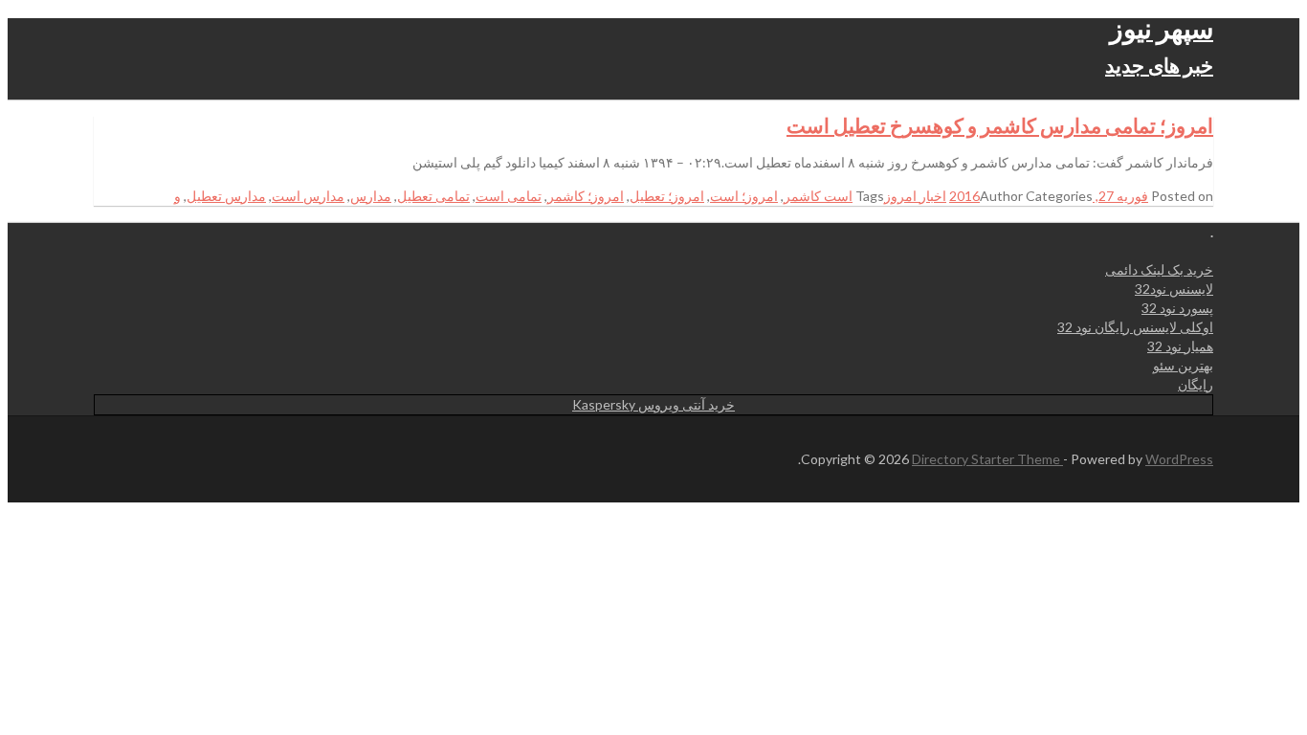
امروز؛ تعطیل (667, 196)
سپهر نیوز (1161, 27)
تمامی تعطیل (433, 196)
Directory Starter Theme (987, 459)
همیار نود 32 (1180, 346)
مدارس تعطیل (226, 196)
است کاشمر (818, 196)
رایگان (1195, 384)
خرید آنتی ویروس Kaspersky (653, 404)
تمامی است (509, 196)
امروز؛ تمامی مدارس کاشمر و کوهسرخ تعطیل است (999, 125)
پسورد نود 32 (1177, 308)
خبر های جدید (1159, 65)
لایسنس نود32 (1174, 288)
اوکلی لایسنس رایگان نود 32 (1135, 327)
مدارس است (308, 196)
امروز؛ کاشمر (585, 196)
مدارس (370, 196)
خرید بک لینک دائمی (1159, 269)
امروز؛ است (744, 196)
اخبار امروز (915, 196)
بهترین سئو (1183, 365)
